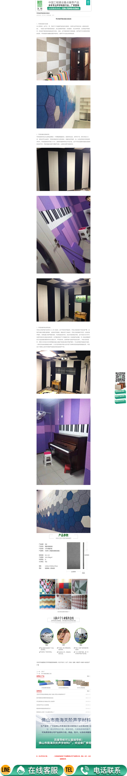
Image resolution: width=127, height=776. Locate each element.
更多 (88, 676)
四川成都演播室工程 (46, 673)
